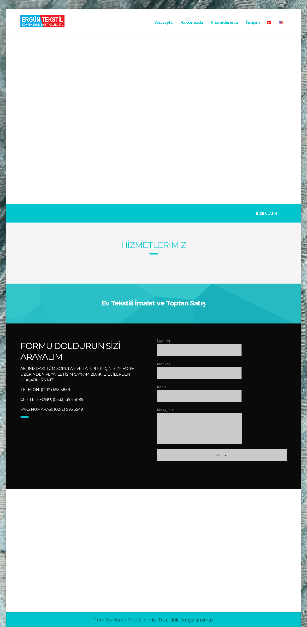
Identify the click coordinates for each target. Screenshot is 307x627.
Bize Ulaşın (266, 213)
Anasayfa (164, 22)
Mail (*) (163, 364)
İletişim (253, 22)
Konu (161, 387)
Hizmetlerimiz (153, 245)
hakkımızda (191, 22)
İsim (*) (163, 341)
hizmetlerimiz (224, 22)
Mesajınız (165, 409)
